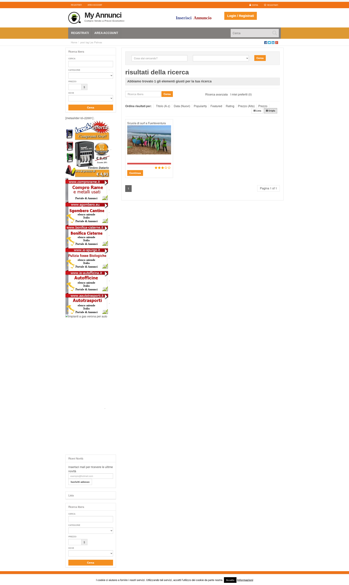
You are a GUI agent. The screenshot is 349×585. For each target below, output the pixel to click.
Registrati (272, 5)
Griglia (271, 111)
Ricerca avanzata (216, 94)
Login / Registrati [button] (240, 16)
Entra (255, 5)
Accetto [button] (230, 580)
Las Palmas (96, 42)
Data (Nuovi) (182, 106)
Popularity (200, 106)
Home (74, 42)
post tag (84, 42)
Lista (258, 111)
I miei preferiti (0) (241, 94)
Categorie (74, 70)
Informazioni (245, 580)
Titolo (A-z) (163, 106)
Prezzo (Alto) (246, 106)
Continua (135, 173)
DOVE (71, 92)
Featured (216, 106)
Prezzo (72, 81)
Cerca (71, 58)
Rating (230, 106)
